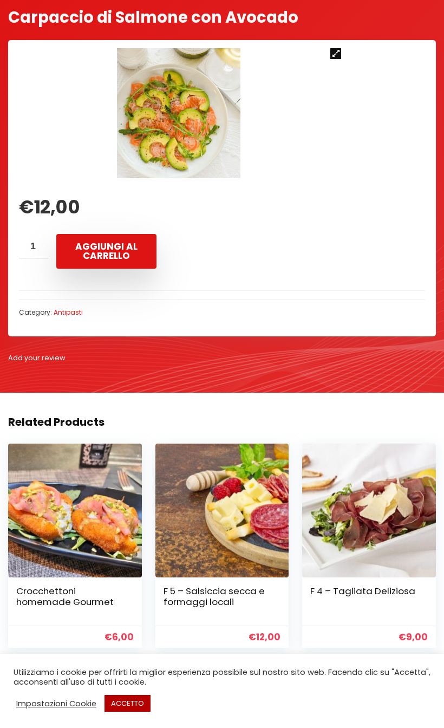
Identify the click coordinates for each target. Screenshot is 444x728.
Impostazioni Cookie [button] (56, 703)
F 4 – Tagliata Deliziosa (362, 590)
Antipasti (68, 312)
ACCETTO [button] (127, 703)
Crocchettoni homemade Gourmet (65, 596)
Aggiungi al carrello (106, 251)
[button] (335, 53)
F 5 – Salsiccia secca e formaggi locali (214, 596)
